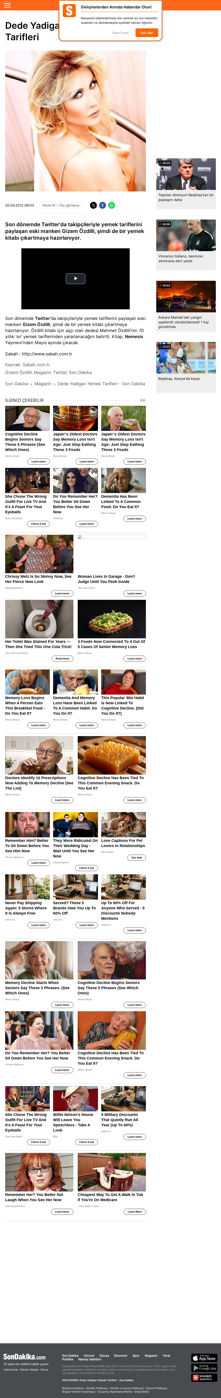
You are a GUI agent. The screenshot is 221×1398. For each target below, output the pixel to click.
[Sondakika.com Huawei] (204, 1378)
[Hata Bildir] (142, 1391)
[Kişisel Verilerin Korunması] (78, 1391)
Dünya (104, 1355)
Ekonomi (120, 1355)
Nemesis (134, 336)
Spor (136, 1355)
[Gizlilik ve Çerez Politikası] (127, 1388)
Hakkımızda (10, 1369)
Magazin (151, 1355)
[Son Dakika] (25, 1356)
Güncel (89, 1355)
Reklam (24, 1369)
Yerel (166, 1355)
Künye (44, 1369)
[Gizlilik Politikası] (97, 1388)
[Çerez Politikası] (156, 1388)
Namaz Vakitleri (89, 1359)
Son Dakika (70, 1355)
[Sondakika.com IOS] (204, 1358)
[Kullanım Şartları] (73, 1388)
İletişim (34, 1369)
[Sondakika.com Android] (204, 1368)
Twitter (42, 318)
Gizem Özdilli (36, 324)
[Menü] (7, 5)
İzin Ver (147, 32)
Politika (67, 1359)
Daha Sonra (120, 33)
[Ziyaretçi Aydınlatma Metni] (115, 1391)
